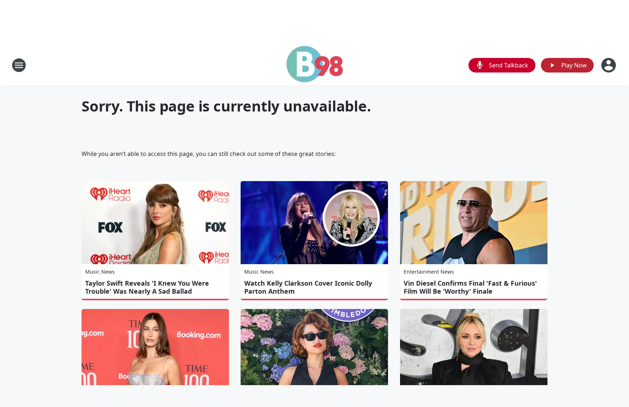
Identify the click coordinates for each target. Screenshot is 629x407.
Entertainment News (429, 271)
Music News (100, 271)
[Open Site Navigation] (19, 65)
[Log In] (609, 65)
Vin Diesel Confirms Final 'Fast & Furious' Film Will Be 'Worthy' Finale (470, 287)
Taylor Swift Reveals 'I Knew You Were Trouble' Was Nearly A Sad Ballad (147, 287)
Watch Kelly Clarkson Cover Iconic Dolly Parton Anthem (308, 287)
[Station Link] (314, 65)
